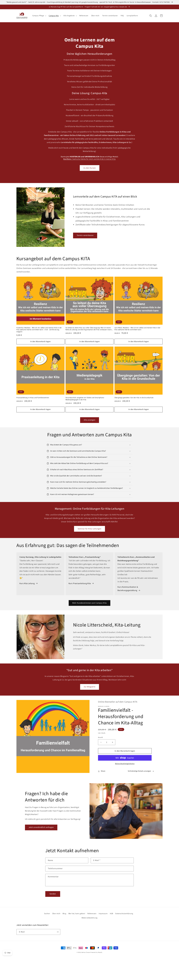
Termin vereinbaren (85, 235)
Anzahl (100, 737)
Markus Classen (85, 952)
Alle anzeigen (89, 420)
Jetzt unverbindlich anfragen (41, 827)
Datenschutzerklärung (124, 913)
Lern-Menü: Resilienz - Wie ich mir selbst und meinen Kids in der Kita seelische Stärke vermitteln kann (137, 329)
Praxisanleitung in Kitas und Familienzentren (32, 398)
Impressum (103, 913)
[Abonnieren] (57, 932)
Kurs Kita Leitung (27, 583)
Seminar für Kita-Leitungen (89, 529)
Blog (64, 913)
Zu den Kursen (89, 168)
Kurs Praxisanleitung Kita (80, 583)
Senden (53, 894)
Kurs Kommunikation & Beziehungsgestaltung (128, 589)
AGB (111, 913)
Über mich (56, 913)
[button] (39, 15)
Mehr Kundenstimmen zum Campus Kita (89, 603)
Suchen (47, 913)
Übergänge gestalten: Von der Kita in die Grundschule (133, 398)
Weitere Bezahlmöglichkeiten (125, 764)
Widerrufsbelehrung (89, 918)
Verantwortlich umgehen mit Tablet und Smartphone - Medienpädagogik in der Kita (85, 399)
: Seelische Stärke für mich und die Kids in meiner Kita (89, 159)
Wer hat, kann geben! (76, 913)
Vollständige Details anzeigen (139, 771)
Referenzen (91, 913)
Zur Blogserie (89, 686)
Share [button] (103, 771)
